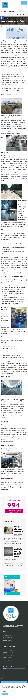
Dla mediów (6, 673)
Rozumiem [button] (5, 693)
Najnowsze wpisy (12, 521)
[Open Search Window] (26, 15)
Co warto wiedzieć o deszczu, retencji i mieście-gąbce (18, 552)
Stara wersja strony (7, 677)
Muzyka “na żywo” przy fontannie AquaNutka (18, 528)
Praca (5, 11)
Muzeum (5, 671)
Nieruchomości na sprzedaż (12, 12)
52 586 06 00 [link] (8, 640)
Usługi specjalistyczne (21, 12)
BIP (1, 11)
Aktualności (17, 535)
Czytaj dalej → (19, 543)
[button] (2, 17)
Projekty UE (6, 675)
